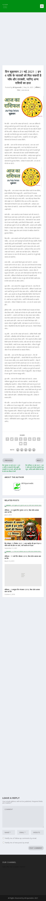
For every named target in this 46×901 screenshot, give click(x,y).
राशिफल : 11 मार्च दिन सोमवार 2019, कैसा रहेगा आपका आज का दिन (23, 557)
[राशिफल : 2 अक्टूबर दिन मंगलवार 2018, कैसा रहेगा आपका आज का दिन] (23, 575)
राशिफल (37, 87)
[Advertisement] (23, 36)
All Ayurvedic (17, 87)
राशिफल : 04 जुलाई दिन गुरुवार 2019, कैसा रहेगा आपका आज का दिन (22, 511)
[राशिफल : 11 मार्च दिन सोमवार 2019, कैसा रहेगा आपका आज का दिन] (23, 552)
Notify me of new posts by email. (17, 843)
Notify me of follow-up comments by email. (21, 838)
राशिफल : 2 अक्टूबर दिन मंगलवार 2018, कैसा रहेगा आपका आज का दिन (22, 590)
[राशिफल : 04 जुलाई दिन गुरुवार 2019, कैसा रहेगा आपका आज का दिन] (23, 506)
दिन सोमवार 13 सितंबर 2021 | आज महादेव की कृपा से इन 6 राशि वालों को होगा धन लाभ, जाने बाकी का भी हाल (23, 544)
